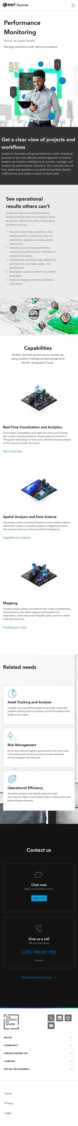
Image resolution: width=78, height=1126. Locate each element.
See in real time (12, 451)
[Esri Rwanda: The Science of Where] (11, 1022)
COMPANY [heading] (9, 1061)
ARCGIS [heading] (8, 1037)
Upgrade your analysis (17, 537)
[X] (51, 1017)
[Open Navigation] (73, 5)
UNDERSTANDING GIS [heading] (15, 1053)
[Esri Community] (68, 1017)
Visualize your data (14, 627)
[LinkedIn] (59, 1017)
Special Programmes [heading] (16, 1069)
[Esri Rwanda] (15, 5)
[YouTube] (51, 1025)
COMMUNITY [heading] (11, 1045)
